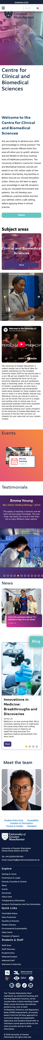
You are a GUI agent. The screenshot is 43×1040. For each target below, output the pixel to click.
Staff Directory (8, 949)
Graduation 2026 (21, 2)
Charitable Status (9, 913)
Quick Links (9, 908)
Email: (21, 860)
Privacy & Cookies (14, 826)
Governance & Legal (11, 878)
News (7, 583)
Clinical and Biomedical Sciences (21, 251)
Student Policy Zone (13, 820)
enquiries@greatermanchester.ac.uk (23, 860)
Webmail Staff (8, 960)
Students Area (8, 953)
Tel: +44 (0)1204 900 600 (12, 856)
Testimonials (15, 487)
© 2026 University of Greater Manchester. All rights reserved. (17, 1035)
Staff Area (6, 945)
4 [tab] (15, 576)
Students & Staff (12, 940)
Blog (36, 641)
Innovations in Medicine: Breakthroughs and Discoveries (20, 707)
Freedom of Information (21, 823)
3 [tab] (11, 576)
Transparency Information (13, 900)
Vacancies (6, 893)
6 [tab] (21, 576)
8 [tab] (28, 576)
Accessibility (33, 820)
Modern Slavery (9, 925)
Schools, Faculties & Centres (14, 881)
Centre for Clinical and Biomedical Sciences (16, 80)
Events (9, 433)
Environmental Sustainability (14, 928)
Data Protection (9, 917)
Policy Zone (7, 897)
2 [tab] (8, 576)
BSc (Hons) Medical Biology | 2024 (21, 505)
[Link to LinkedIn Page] (31, 986)
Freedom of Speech (10, 936)
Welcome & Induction (11, 964)
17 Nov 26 (22, 464)
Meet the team (17, 763)
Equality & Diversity (10, 921)
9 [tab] (32, 576)
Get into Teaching (23, 460)
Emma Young (21, 501)
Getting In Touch (9, 874)
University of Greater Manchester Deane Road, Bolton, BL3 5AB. (16, 849)
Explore (6, 868)
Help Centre (7, 932)
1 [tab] (4, 576)
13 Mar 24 (12, 623)
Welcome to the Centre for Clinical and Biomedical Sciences (18, 125)
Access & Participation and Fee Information (21, 904)
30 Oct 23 (8, 719)
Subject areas (15, 230)
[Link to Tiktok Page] (25, 986)
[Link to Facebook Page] (12, 986)
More (21, 215)
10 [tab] (35, 576)
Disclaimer (32, 826)
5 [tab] (18, 576)
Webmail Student (9, 957)
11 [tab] (39, 576)
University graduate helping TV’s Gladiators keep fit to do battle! (22, 618)
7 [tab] (25, 576)
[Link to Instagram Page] (19, 986)
